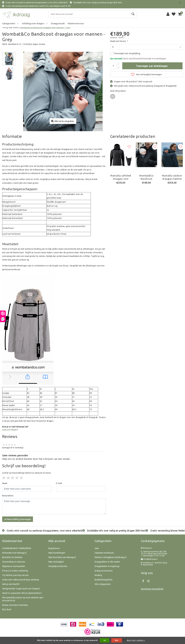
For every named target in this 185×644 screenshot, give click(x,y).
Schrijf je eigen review (34, 44)
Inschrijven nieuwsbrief (152, 589)
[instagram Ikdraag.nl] (148, 581)
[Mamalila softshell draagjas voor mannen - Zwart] (121, 154)
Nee (116, 640)
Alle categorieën (103, 584)
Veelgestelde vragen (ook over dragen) (21, 588)
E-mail (59, 483)
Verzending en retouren (13, 562)
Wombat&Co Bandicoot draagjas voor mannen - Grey (45, 27)
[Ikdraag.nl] (16, 14)
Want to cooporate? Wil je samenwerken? (22, 593)
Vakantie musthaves (104, 553)
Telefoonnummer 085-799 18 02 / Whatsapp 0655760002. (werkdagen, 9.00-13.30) (154, 553)
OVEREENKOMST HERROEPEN (16, 548)
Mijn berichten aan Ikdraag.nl (62, 557)
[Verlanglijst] (173, 14)
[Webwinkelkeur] (92, 632)
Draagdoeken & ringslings (107, 566)
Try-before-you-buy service (15, 575)
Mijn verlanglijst (56, 562)
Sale (97, 548)
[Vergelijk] (181, 2)
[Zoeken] (133, 14)
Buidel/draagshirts (104, 579)
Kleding (98, 575)
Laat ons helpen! (10, 430)
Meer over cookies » (136, 640)
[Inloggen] (167, 14)
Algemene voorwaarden (13, 566)
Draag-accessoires (104, 571)
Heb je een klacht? (11, 584)
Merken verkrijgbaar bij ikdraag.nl (110, 557)
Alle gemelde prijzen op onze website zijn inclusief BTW (23, 599)
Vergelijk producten (57, 566)
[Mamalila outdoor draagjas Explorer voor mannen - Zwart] (172, 154)
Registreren (54, 548)
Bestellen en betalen (12, 557)
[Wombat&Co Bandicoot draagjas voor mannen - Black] (146, 154)
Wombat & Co (14, 44)
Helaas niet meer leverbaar (15, 605)
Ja (104, 640)
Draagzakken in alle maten (107, 562)
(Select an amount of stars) (26, 473)
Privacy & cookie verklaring (15, 571)
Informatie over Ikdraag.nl (14, 553)
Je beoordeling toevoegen (17, 519)
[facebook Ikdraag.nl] (143, 581)
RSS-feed (6, 609)
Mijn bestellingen (56, 553)
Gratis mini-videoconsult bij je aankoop (20, 579)
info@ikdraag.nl (150, 559)
